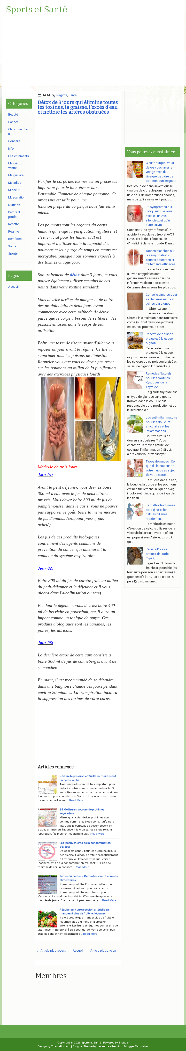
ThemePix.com (60, 1046)
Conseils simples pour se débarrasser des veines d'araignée (161, 299)
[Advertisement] (93, 52)
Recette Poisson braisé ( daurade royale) (157, 553)
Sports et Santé (36, 10)
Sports (13, 253)
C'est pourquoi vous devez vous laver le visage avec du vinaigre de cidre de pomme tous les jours (161, 172)
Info (11, 148)
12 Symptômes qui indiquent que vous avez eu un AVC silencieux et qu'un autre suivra (159, 216)
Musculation (16, 197)
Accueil (78, 950)
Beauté (13, 114)
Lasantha (103, 1046)
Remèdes (15, 239)
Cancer (13, 122)
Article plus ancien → (105, 950)
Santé (73, 95)
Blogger (124, 1042)
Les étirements (18, 156)
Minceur (13, 190)
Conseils (14, 141)
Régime (61, 95)
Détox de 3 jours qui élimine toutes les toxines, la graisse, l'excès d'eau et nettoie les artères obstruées (78, 107)
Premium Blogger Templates (129, 1046)
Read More (76, 800)
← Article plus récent (51, 950)
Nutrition (14, 205)
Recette (13, 224)
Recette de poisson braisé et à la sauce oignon (159, 338)
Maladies (14, 182)
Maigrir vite (15, 175)
